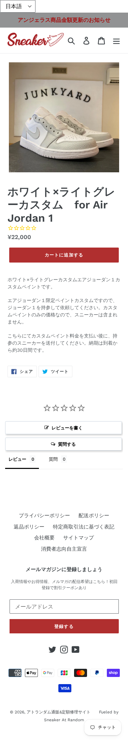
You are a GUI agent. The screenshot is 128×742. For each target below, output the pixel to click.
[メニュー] (116, 40)
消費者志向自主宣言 (64, 549)
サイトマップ (78, 538)
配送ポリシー (94, 515)
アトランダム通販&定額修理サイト (58, 712)
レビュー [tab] (17, 459)
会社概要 (44, 538)
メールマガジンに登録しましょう (64, 569)
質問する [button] (67, 444)
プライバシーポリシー (44, 515)
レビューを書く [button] (67, 428)
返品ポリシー (29, 527)
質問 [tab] (53, 459)
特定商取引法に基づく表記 (83, 527)
